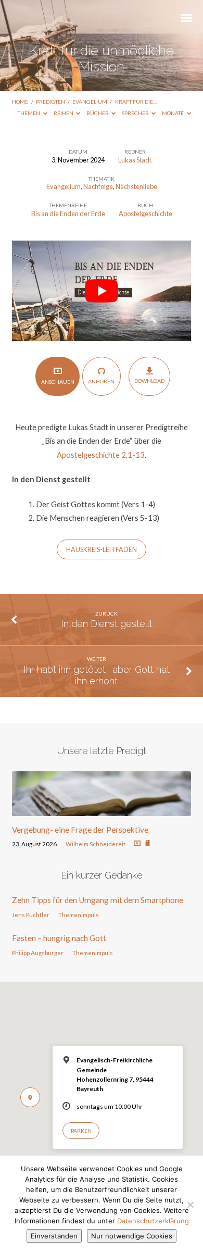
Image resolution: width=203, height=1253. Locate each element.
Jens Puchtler (30, 914)
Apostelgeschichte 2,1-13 (101, 454)
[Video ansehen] (137, 843)
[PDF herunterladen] (147, 843)
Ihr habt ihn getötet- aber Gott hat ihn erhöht (96, 675)
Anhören (101, 381)
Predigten (50, 101)
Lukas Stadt (134, 160)
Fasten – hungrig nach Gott (59, 938)
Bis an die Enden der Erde (68, 213)
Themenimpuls (78, 914)
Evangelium (89, 101)
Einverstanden (54, 1236)
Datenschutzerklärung (153, 1221)
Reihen (64, 113)
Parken (81, 1130)
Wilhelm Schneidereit (95, 844)
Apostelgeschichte (145, 213)
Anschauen (57, 382)
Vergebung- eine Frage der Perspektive (80, 829)
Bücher (98, 113)
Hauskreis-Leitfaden (101, 550)
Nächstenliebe (136, 186)
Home (20, 101)
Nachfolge (98, 186)
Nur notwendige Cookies (131, 1236)
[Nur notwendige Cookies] (190, 1204)
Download (149, 381)
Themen (29, 113)
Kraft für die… (136, 101)
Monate (173, 113)
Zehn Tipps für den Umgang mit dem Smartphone (97, 900)
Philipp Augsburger (38, 952)
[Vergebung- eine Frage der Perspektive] (101, 810)
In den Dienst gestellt (107, 623)
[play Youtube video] (101, 291)
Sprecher (136, 113)
